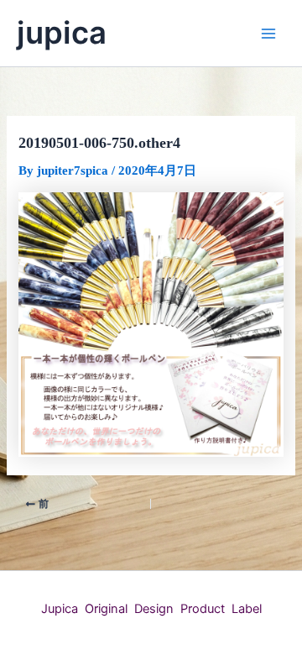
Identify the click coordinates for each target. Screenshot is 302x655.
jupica (62, 32)
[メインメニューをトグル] (268, 33)
